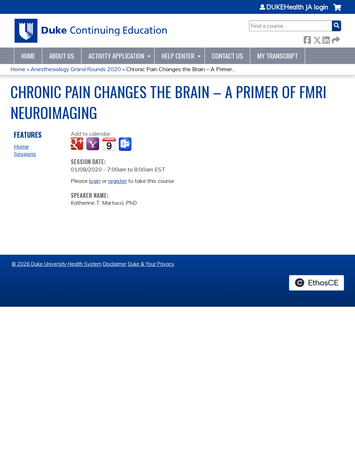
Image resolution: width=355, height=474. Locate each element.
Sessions (25, 153)
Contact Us (227, 56)
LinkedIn (325, 39)
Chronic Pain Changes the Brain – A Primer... (180, 69)
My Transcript (277, 56)
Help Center (178, 56)
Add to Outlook (126, 144)
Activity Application (116, 56)
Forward (335, 39)
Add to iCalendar (109, 144)
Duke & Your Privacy (151, 264)
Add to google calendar (78, 144)
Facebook (307, 39)
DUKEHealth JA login (297, 7)
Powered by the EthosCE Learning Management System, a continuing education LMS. (316, 282)
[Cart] (337, 11)
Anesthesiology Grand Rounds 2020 (76, 69)
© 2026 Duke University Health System (57, 264)
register (117, 180)
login (95, 180)
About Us (61, 56)
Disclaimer (115, 264)
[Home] (91, 31)
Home (28, 56)
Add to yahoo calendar (93, 144)
